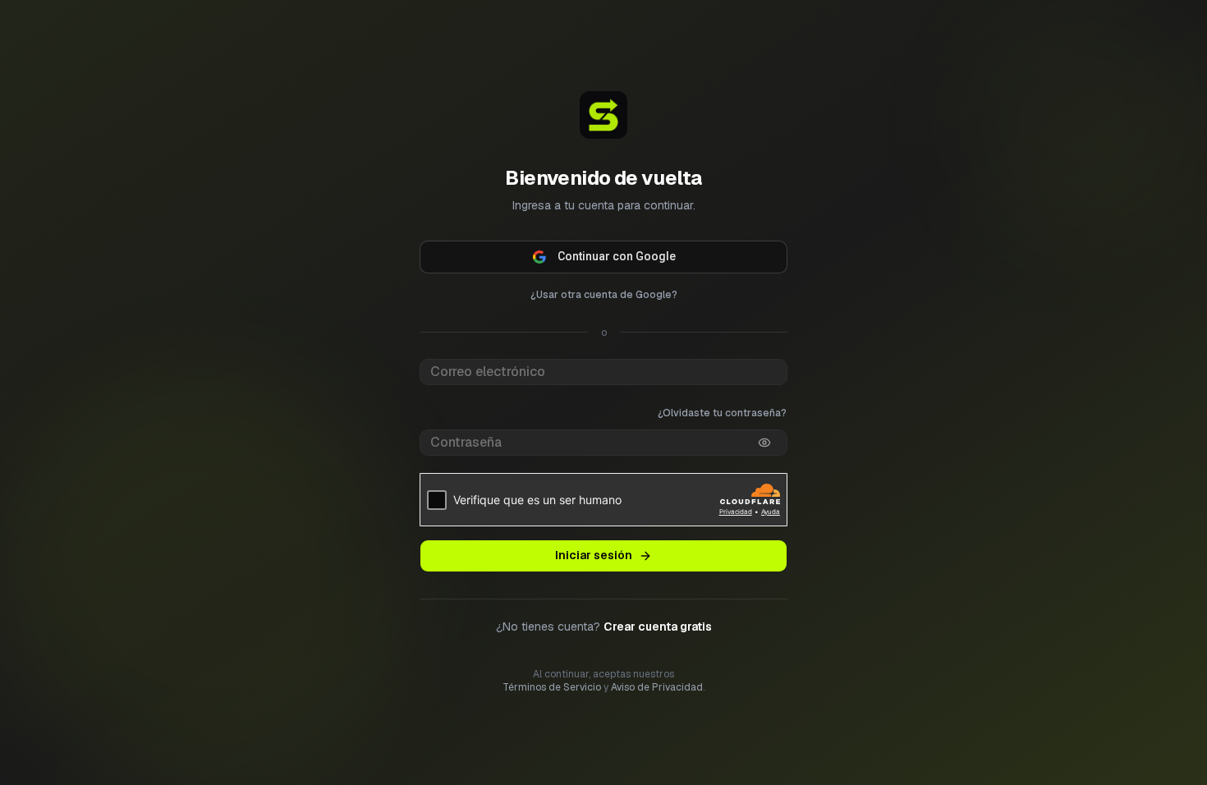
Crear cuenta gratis (658, 626)
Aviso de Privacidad (657, 687)
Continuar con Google (617, 256)
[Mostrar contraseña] (764, 442)
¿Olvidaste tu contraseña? (722, 413)
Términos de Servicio (552, 687)
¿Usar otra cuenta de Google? (603, 294)
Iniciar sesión (593, 555)
